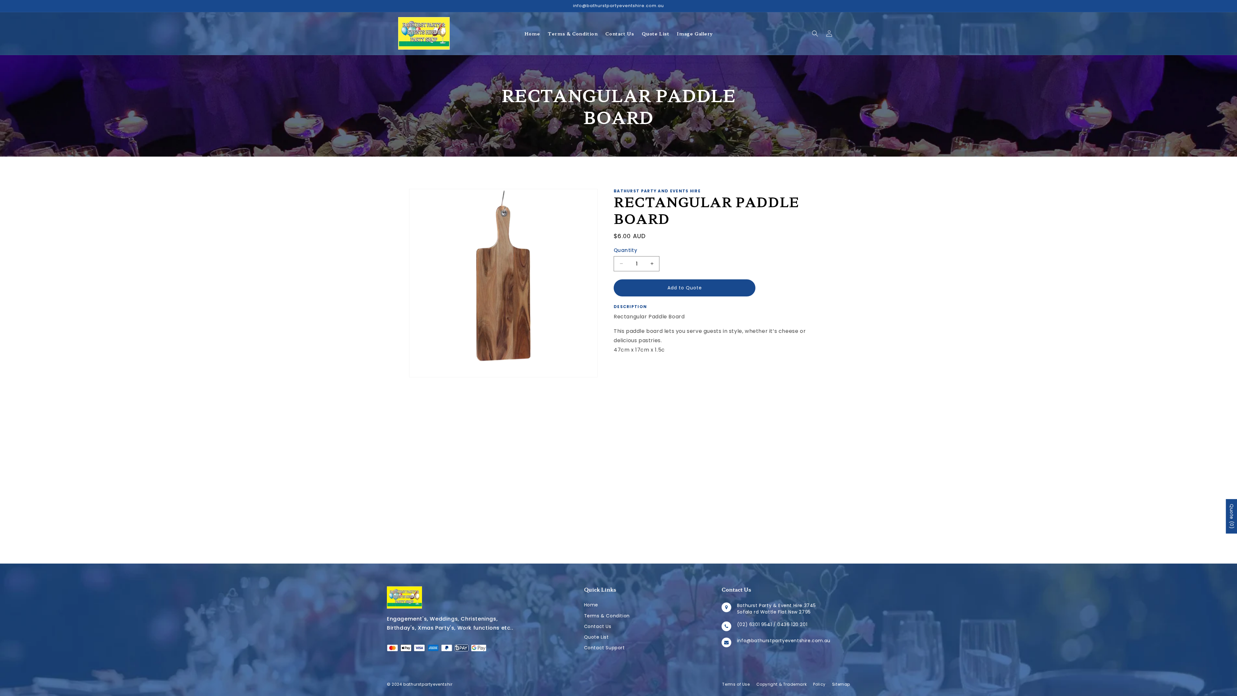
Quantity (625, 250)
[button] (815, 33)
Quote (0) (1231, 516)
